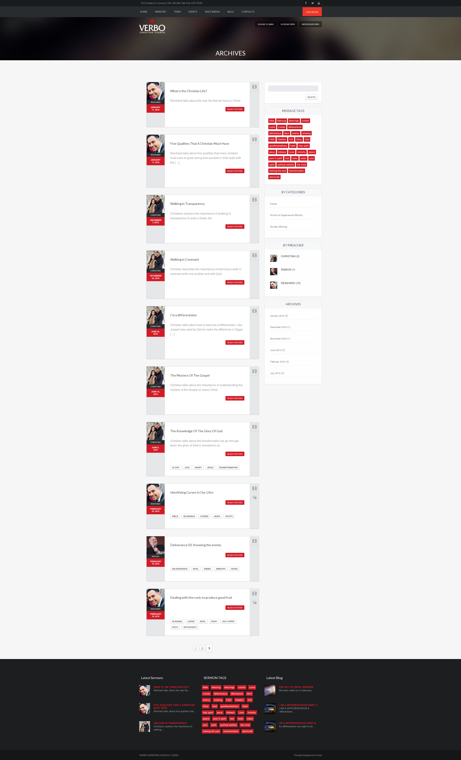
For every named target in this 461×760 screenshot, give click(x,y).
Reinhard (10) (291, 283)
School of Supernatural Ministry (286, 215)
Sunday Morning (278, 226)
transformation (228, 467)
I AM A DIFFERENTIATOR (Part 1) (298, 705)
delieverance (179, 568)
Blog (231, 11)
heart (198, 467)
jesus (210, 467)
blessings (189, 516)
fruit (214, 621)
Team (177, 11)
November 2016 (278, 338)
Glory (175, 467)
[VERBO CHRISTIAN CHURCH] (152, 23)
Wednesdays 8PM (310, 24)
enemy (207, 568)
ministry (221, 568)
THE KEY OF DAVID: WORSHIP (296, 687)
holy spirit (228, 621)
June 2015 (275, 350)
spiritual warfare (286, 164)
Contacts (248, 11)
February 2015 (277, 361)
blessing (177, 621)
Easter (273, 203)
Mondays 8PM (288, 24)
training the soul (277, 170)
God (187, 467)
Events (193, 11)
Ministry (160, 11)
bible (175, 516)
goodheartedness (278, 145)
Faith (272, 139)
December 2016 (278, 327)
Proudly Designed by (308, 755)
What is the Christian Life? (171, 687)
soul (311, 158)
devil (196, 568)
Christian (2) (290, 256)
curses (204, 516)
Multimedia (212, 11)
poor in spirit (275, 158)
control (305, 120)
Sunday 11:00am (266, 24)
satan (234, 568)
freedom (282, 139)
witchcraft (190, 627)
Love (291, 152)
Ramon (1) (288, 269)
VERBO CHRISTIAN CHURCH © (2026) (158, 755)
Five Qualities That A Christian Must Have (174, 706)
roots (229, 516)
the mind (301, 164)
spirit (271, 164)
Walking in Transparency (170, 723)
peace (312, 152)
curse (191, 621)
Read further (235, 109)
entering (306, 133)
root (175, 627)
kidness (282, 152)
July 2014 (275, 373)
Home (143, 11)
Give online (312, 12)
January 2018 (277, 315)
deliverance (275, 133)
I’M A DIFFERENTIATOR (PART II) (297, 723)
